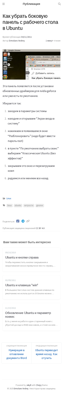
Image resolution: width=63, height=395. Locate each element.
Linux (8, 198)
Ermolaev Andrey (17, 40)
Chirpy (39, 385)
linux (9, 205)
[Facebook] (18, 221)
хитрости (28, 205)
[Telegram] (23, 221)
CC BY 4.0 (40, 228)
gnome (39, 205)
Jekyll (28, 385)
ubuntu (18, 205)
